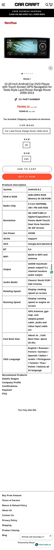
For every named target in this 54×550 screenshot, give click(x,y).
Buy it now (27, 177)
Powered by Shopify (27, 543)
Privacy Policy (9, 520)
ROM (27, 153)
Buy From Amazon (11, 495)
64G (26, 159)
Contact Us (8, 515)
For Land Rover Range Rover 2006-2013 (26, 131)
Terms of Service (11, 500)
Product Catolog (10, 530)
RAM (27, 139)
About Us (7, 510)
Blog (4, 535)
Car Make (27, 125)
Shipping (22, 119)
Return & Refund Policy (14, 505)
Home (26, 79)
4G (26, 145)
